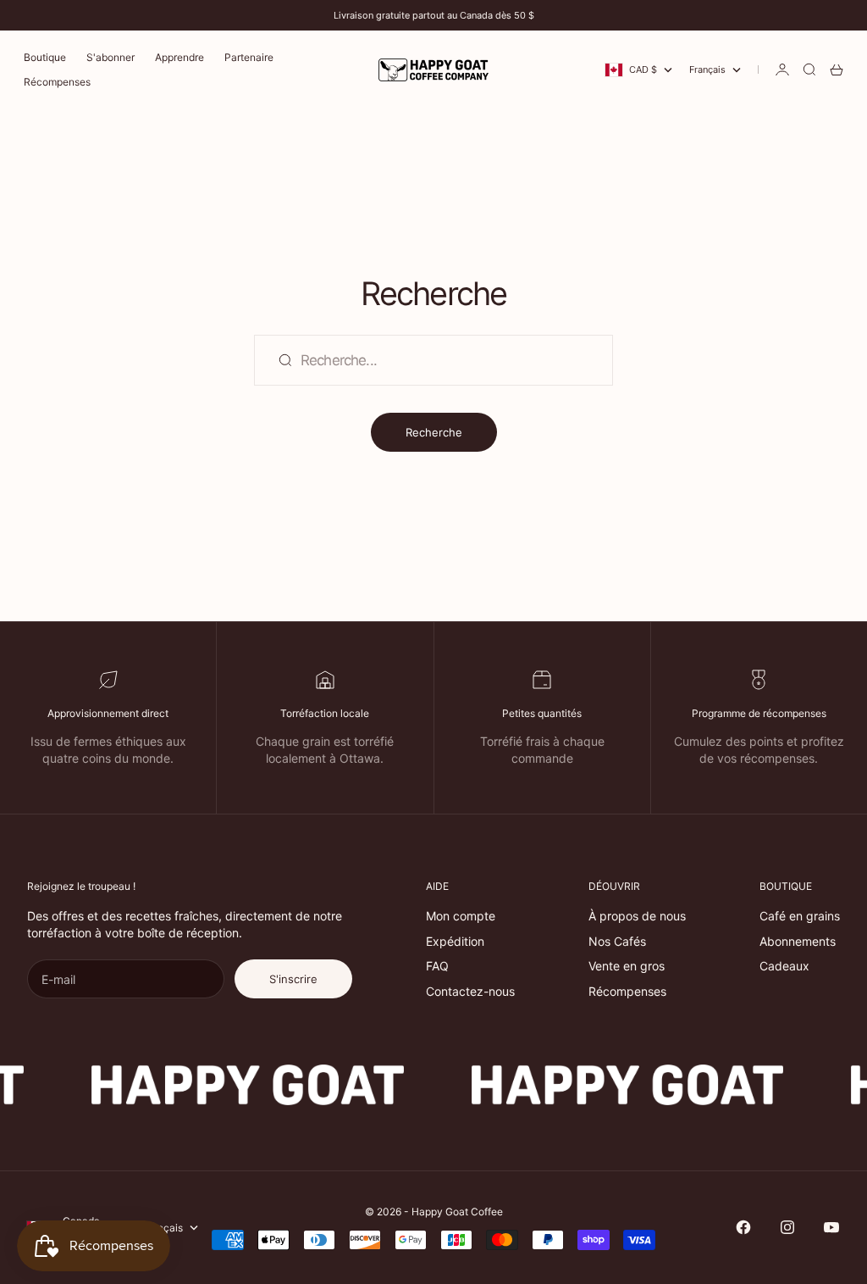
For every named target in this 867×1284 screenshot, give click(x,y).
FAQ (437, 966)
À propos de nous (637, 916)
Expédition (455, 941)
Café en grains (799, 916)
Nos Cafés (617, 941)
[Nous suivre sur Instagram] (787, 1227)
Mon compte (460, 916)
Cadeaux (784, 966)
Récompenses (57, 81)
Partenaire (248, 57)
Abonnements (797, 941)
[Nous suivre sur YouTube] (831, 1227)
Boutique (45, 57)
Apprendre (179, 57)
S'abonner (110, 57)
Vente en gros (626, 966)
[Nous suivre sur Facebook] (743, 1227)
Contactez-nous (470, 991)
